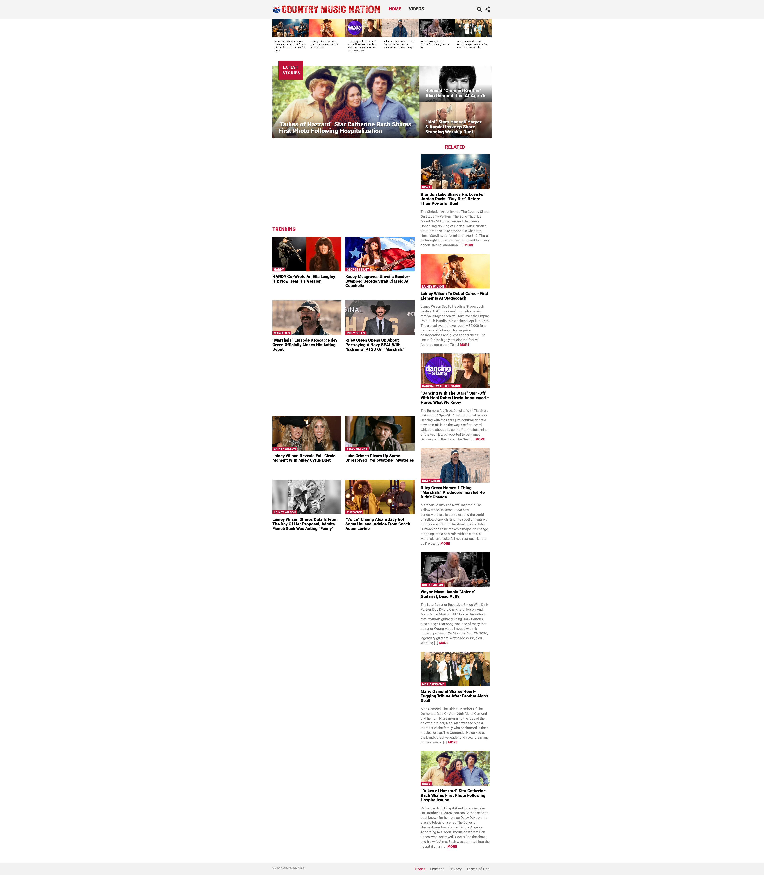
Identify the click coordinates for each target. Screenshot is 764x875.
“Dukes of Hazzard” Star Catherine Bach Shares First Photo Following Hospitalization (344, 128)
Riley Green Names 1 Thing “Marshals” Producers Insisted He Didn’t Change (399, 44)
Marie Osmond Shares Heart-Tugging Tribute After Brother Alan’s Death (472, 44)
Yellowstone (357, 449)
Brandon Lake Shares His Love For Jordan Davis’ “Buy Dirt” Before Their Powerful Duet (290, 46)
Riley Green (356, 333)
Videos (416, 8)
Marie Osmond (433, 684)
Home (395, 8)
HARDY (279, 269)
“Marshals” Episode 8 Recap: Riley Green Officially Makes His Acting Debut (304, 345)
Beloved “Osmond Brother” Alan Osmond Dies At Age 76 (455, 93)
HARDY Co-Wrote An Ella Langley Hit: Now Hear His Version (303, 279)
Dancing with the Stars (441, 386)
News (426, 187)
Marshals (282, 333)
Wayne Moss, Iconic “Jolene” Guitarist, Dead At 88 (435, 44)
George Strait (358, 269)
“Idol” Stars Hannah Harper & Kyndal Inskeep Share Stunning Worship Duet (453, 127)
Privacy (455, 869)
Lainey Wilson (285, 449)
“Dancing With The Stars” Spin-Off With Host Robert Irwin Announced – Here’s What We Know (362, 46)
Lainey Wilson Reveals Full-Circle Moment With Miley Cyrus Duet (303, 458)
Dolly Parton (432, 585)
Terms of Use (478, 869)
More (469, 245)
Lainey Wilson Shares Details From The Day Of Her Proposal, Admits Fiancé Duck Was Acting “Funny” (305, 524)
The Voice (354, 512)
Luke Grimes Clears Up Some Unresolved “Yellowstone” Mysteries (379, 458)
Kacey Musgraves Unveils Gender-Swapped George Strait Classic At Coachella (377, 281)
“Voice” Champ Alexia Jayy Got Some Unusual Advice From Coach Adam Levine (377, 524)
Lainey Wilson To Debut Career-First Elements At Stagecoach (324, 44)
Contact (437, 869)
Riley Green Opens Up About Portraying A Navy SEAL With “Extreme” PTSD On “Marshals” (375, 345)
